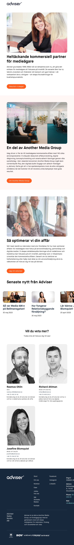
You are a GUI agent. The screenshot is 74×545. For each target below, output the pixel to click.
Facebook (52, 476)
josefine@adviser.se (13, 453)
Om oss (36, 480)
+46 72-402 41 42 (12, 394)
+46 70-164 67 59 (12, 456)
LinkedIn (52, 484)
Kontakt (36, 506)
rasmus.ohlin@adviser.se (14, 392)
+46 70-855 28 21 (45, 394)
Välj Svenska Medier (37, 500)
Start (35, 476)
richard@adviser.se (45, 392)
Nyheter (37, 484)
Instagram (53, 480)
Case (35, 487)
